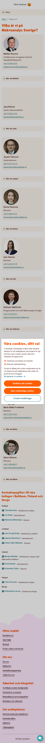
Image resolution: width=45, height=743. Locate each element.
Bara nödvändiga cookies (22, 391)
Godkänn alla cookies (22, 383)
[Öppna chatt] (40, 738)
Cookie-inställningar (22, 398)
